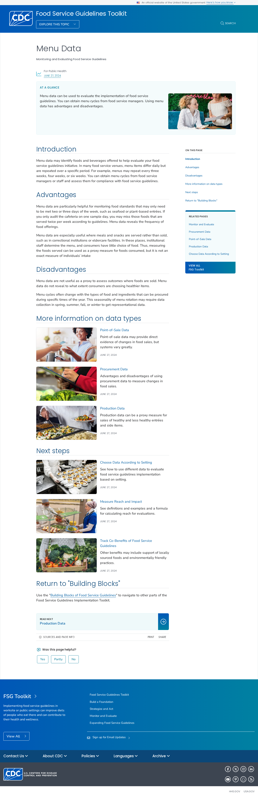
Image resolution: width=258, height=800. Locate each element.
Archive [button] (159, 756)
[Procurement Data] (66, 384)
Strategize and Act (101, 709)
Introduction (192, 159)
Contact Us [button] (14, 756)
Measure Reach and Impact (121, 501)
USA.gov (249, 791)
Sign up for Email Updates (109, 737)
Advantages (192, 167)
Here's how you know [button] (220, 2)
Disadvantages (193, 175)
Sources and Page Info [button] (59, 637)
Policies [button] (89, 756)
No (74, 659)
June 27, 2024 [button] (52, 76)
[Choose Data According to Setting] (66, 477)
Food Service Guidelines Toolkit (81, 13)
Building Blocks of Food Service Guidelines (83, 595)
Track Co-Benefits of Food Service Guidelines (126, 543)
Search (230, 23)
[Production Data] (66, 423)
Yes (42, 659)
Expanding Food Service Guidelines (112, 723)
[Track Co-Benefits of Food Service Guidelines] (66, 555)
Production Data (112, 408)
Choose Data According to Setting (126, 462)
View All (14, 736)
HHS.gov (234, 791)
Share (162, 637)
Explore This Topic (54, 24)
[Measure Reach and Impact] (66, 516)
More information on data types (203, 184)
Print (151, 637)
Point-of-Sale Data (114, 330)
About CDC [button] (53, 756)
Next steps (191, 192)
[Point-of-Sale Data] (66, 345)
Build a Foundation (101, 702)
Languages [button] (124, 756)
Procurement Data (114, 369)
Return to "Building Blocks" (201, 200)
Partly (58, 659)
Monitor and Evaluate (201, 224)
